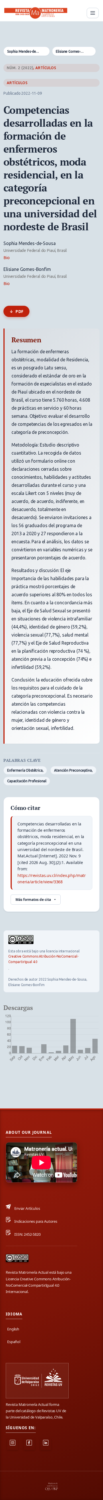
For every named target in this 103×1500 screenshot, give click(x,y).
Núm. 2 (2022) (20, 68)
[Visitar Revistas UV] (37, 1380)
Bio (6, 257)
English (13, 1329)
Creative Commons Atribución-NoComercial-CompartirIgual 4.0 (43, 959)
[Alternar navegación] (93, 13)
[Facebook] (29, 1444)
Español (13, 1341)
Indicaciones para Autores (35, 1221)
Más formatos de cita (33, 899)
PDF (19, 311)
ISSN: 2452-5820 (27, 1234)
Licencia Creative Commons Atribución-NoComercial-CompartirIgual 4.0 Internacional (38, 1285)
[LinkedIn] (45, 1444)
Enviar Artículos (27, 1208)
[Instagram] (12, 1444)
